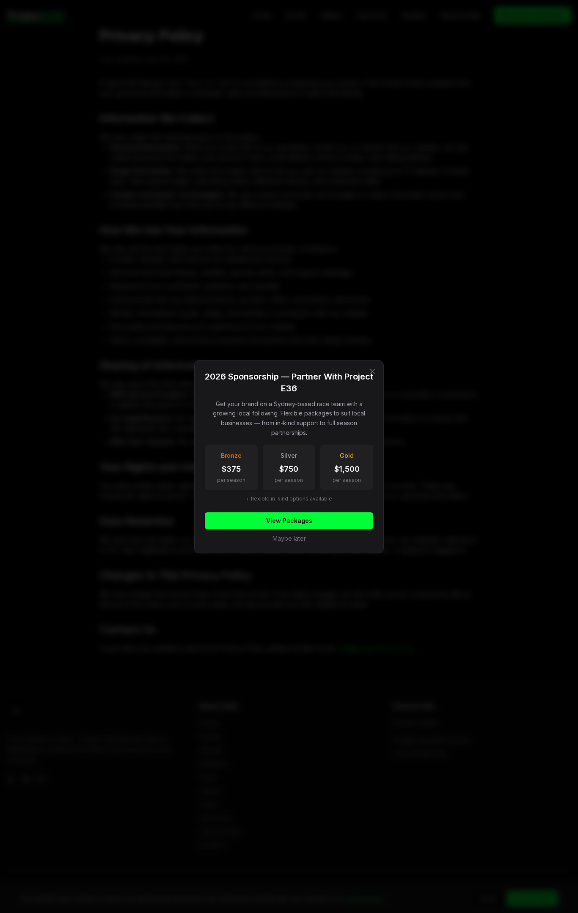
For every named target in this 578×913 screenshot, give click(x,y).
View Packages (289, 520)
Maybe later (289, 538)
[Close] (372, 371)
